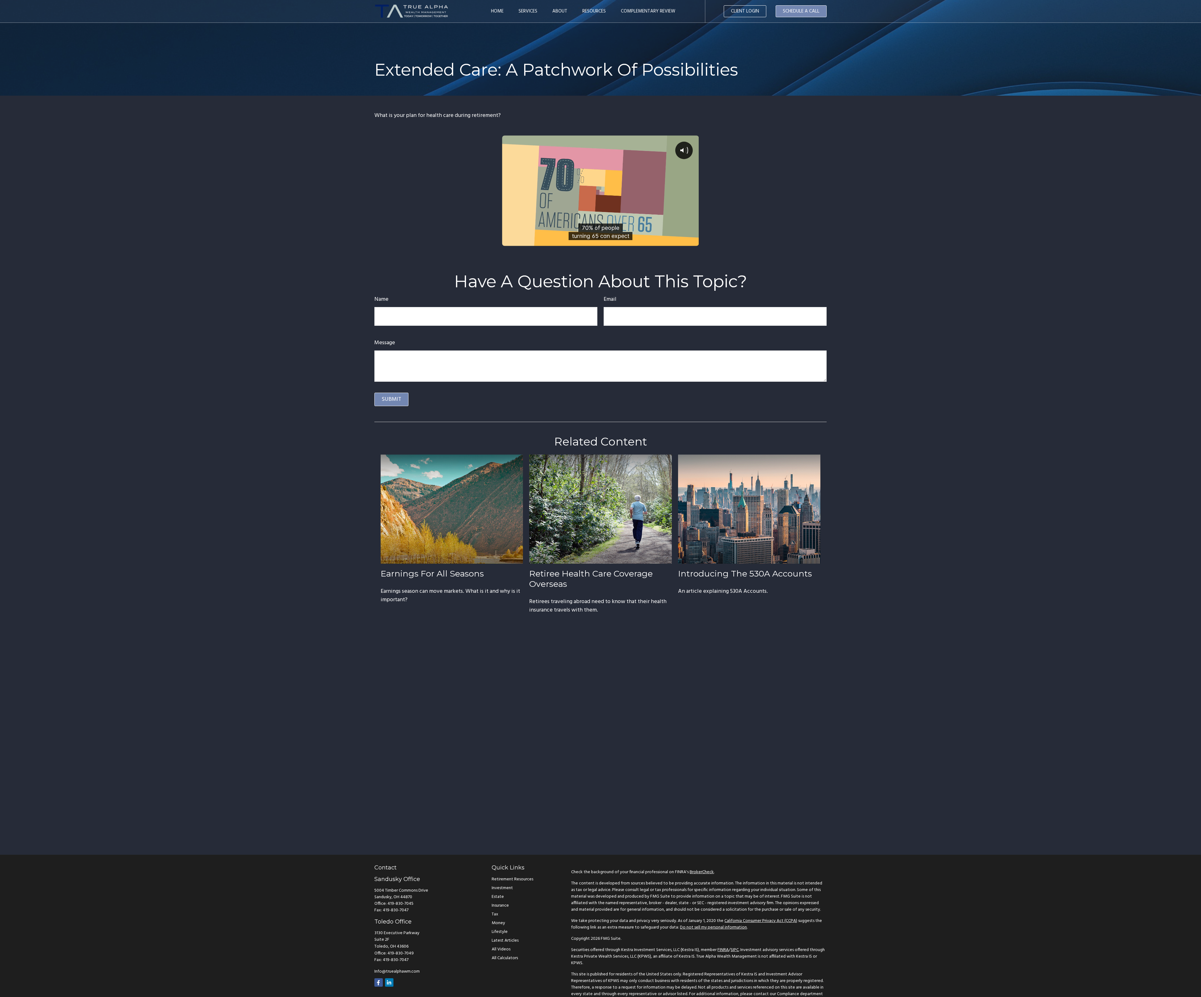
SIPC (735, 950)
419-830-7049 (401, 953)
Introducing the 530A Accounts (745, 573)
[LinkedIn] (389, 982)
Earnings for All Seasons (432, 573)
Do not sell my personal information (713, 927)
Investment (502, 888)
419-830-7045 (400, 903)
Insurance (500, 905)
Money (498, 923)
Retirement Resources (512, 879)
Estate (498, 896)
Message (384, 342)
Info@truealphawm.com (397, 971)
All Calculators (505, 958)
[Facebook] (378, 982)
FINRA (723, 950)
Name (381, 299)
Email (610, 299)
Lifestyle (500, 931)
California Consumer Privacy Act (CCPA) (760, 920)
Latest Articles (505, 940)
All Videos (501, 949)
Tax (495, 914)
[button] (497, 11)
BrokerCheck (702, 872)
